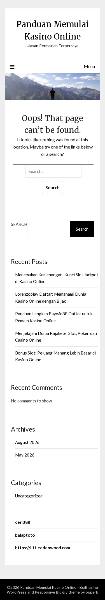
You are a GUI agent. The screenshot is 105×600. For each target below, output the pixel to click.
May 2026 (24, 454)
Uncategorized (29, 495)
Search (19, 224)
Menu (89, 66)
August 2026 (27, 442)
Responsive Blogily (51, 592)
